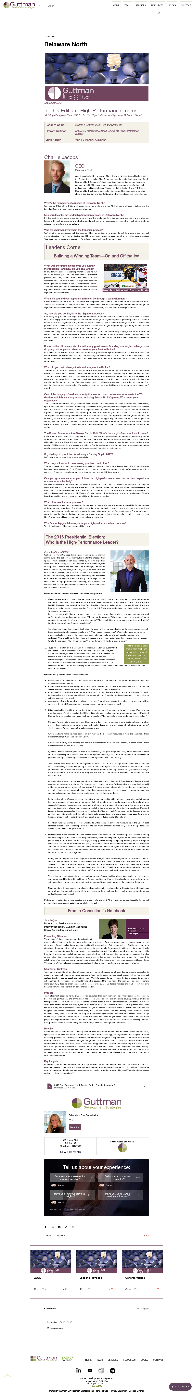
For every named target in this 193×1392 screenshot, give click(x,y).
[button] (159, 13)
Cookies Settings (136, 1391)
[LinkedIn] (79, 1370)
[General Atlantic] (142, 1261)
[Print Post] (73, 1226)
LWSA (37, 1277)
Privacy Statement (118, 1391)
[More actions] (147, 36)
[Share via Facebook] (45, 1226)
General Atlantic (135, 1277)
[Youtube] (90, 1370)
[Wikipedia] (101, 1370)
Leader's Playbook (91, 1277)
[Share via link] (66, 1226)
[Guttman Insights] (50, 1261)
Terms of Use (102, 1391)
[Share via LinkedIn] (59, 1226)
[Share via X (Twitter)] (52, 1226)
